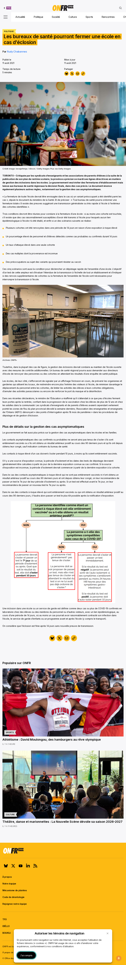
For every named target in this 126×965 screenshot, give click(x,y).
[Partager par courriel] (77, 73)
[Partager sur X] (72, 73)
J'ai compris (26, 955)
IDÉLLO (6, 926)
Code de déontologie (13, 897)
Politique (38, 16)
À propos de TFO (10, 952)
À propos (7, 877)
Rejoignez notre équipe (14, 904)
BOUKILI (6, 933)
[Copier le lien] (83, 73)
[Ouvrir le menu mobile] (5, 17)
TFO (4, 919)
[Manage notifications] (118, 958)
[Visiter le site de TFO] (7, 8)
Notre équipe (9, 883)
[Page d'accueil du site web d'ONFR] (63, 8)
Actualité (20, 16)
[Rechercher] (120, 8)
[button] (107, 933)
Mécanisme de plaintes (14, 890)
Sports (89, 16)
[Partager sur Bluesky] (66, 73)
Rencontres (108, 16)
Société (56, 16)
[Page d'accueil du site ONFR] (63, 851)
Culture (73, 16)
